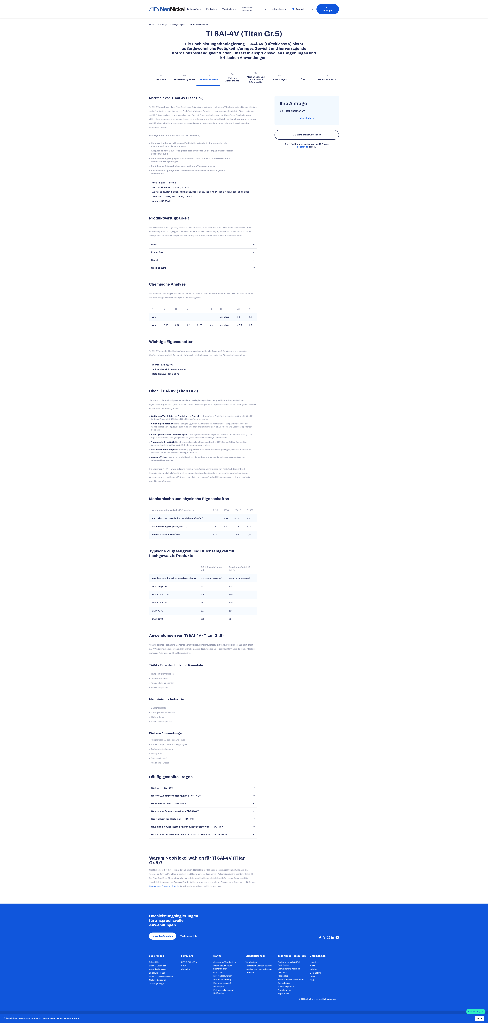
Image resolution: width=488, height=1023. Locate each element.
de (158, 25)
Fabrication (283, 976)
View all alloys (307, 118)
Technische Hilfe (188, 936)
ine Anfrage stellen (163, 936)
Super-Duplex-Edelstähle (161, 976)
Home (151, 25)
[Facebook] (320, 938)
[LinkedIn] (332, 938)
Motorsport (218, 987)
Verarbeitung (252, 962)
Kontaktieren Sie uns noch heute (164, 886)
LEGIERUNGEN (189, 962)
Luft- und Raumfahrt (222, 976)
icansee (332, 999)
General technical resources (291, 979)
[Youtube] (337, 938)
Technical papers (286, 987)
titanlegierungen (177, 25)
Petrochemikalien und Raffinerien (223, 991)
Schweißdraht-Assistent (289, 969)
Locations (314, 962)
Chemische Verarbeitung (224, 962)
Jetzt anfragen (327, 9)
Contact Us (315, 973)
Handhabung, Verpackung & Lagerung (259, 970)
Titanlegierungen (157, 983)
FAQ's (313, 980)
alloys (164, 25)
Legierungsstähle (157, 973)
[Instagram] (328, 938)
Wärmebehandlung (222, 979)
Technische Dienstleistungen (259, 966)
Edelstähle (154, 962)
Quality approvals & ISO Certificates (289, 963)
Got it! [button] (480, 1018)
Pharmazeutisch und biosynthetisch (222, 967)
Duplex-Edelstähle (157, 966)
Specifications (284, 990)
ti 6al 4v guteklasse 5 (197, 25)
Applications (283, 994)
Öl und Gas (218, 972)
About (313, 976)
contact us (302, 147)
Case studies (284, 983)
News (312, 966)
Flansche (185, 969)
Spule (184, 966)
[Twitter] (324, 938)
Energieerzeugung (222, 983)
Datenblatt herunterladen (308, 135)
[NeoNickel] (167, 9)
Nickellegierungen (157, 980)
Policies (313, 969)
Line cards (282, 972)
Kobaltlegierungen (157, 969)
